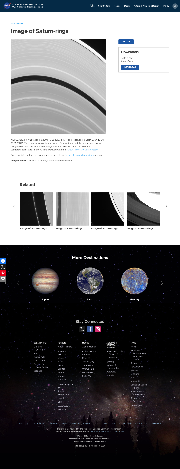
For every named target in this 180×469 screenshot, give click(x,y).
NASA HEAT (137, 405)
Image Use (77, 424)
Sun (35, 353)
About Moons (89, 347)
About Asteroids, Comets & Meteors (114, 354)
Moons (85, 343)
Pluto (60, 387)
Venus (61, 358)
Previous (14, 206)
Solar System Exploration (27, 4)
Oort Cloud (39, 361)
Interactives (136, 381)
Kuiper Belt (39, 357)
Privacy (65, 424)
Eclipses (38, 371)
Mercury (134, 299)
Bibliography (38, 424)
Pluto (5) (86, 376)
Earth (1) (86, 354)
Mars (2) (86, 358)
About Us (23, 424)
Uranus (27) (88, 369)
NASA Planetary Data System (82, 150)
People (134, 370)
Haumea (62, 398)
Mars (60, 365)
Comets (110, 375)
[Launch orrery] (92, 6)
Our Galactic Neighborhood (27, 7)
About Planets (65, 347)
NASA (7, 5)
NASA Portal (128, 424)
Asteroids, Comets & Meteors (111, 345)
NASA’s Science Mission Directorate (107, 432)
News (133, 347)
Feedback (52, 424)
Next (166, 206)
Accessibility (155, 424)
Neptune (62, 380)
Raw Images (17, 24)
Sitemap (141, 424)
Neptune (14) (88, 372)
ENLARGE (126, 42)
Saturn (61, 372)
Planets (62, 343)
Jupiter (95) (88, 362)
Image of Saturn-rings (33, 228)
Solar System (40, 343)
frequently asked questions (79, 155)
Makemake (63, 395)
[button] (166, 6)
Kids (133, 378)
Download (130, 67)
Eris (60, 402)
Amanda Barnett (96, 436)
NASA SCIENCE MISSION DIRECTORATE (101, 424)
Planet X (62, 410)
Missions (135, 374)
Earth (90, 299)
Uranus (61, 376)
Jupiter (45, 299)
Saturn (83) (87, 365)
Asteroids (111, 372)
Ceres (61, 391)
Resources (136, 363)
